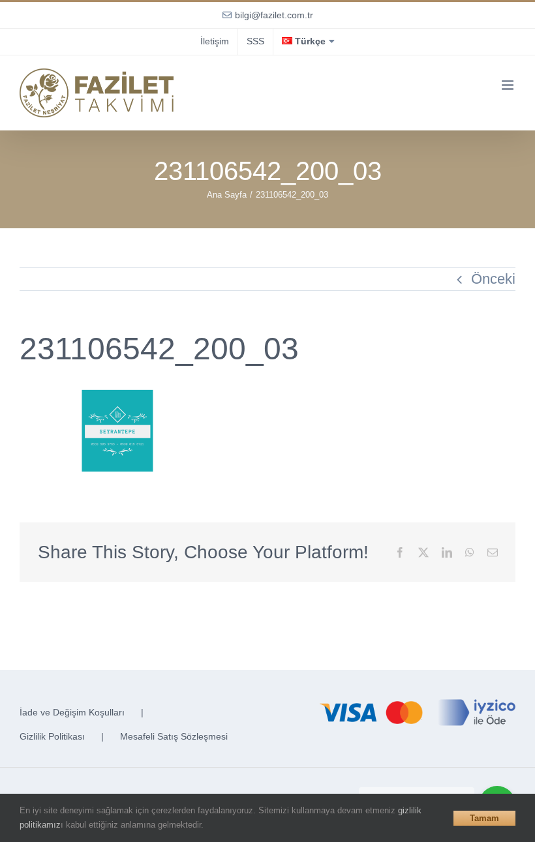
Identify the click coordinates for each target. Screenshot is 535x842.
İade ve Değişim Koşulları (72, 712)
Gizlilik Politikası (52, 736)
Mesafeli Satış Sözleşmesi (174, 736)
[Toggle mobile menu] (508, 85)
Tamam (484, 818)
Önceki (493, 279)
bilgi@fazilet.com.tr (274, 15)
